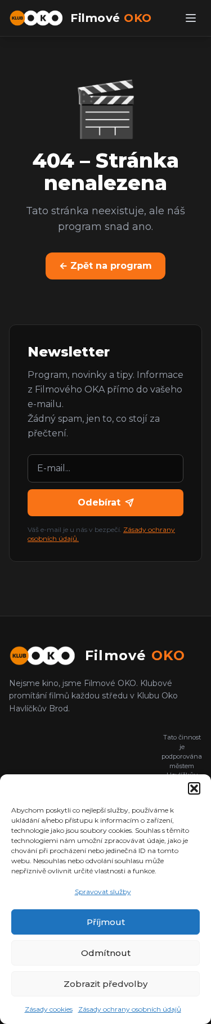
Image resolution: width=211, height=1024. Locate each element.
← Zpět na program (105, 265)
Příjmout (106, 922)
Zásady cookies (49, 1009)
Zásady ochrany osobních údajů (129, 1009)
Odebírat (99, 502)
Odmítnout (106, 953)
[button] (194, 788)
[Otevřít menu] (190, 18)
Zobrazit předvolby (105, 983)
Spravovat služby (103, 891)
